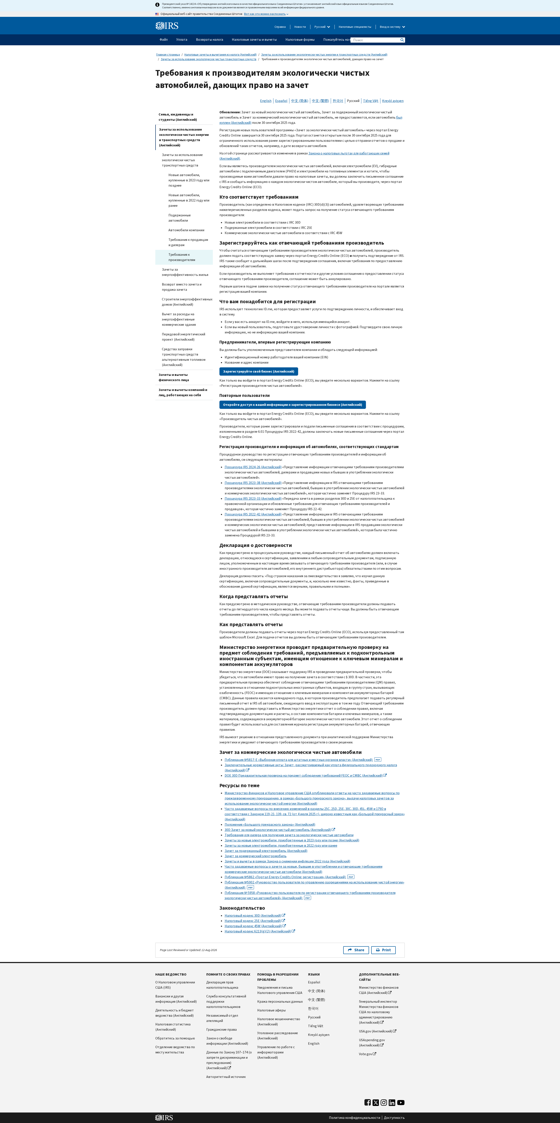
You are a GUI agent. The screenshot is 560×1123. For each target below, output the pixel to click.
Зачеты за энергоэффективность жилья (185, 272)
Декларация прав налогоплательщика (222, 985)
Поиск (402, 40)
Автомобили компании (186, 230)
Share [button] (359, 950)
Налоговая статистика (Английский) (173, 1027)
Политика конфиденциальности (354, 1118)
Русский (320, 27)
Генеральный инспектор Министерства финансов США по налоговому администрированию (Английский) (378, 1012)
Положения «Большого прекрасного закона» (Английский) (270, 824)
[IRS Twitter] (376, 1102)
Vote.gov (365, 1054)
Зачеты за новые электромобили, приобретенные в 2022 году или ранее (281, 845)
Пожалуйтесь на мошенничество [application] (349, 39)
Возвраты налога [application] (209, 39)
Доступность (394, 1118)
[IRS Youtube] (401, 1102)
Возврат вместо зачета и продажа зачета (181, 287)
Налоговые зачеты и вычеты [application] (254, 39)
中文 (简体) (299, 100)
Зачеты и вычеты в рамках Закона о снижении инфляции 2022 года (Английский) (287, 861)
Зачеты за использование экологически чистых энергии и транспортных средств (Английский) (324, 55)
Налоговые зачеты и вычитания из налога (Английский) (220, 55)
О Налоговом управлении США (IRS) (175, 985)
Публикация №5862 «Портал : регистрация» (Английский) (289, 877)
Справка (280, 27)
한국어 (338, 100)
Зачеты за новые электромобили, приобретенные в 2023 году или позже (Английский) (292, 840)
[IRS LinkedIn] (392, 1102)
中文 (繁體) (320, 100)
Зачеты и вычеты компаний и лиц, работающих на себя (183, 392)
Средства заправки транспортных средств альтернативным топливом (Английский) (183, 357)
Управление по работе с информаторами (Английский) (276, 1052)
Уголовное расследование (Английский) (277, 1036)
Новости (300, 27)
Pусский (314, 1017)
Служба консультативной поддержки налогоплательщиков (226, 1001)
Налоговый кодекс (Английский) (253, 915)
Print (386, 950)
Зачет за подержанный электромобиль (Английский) (266, 850)
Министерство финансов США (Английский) (379, 990)
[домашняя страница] (167, 24)
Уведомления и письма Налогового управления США (279, 990)
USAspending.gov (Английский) (372, 1043)
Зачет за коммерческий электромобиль (256, 856)
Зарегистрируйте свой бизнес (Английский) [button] (258, 371)
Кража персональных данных (280, 1001)
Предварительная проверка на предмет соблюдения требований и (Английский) (304, 775)
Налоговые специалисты (355, 27)
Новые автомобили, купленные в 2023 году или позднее (188, 180)
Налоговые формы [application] (300, 39)
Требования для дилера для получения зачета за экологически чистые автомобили (289, 835)
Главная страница (168, 55)
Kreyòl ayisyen (393, 100)
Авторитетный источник (226, 1076)
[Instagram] (384, 1102)
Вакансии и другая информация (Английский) (176, 999)
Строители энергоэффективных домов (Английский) (187, 302)
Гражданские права (221, 1029)
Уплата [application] (181, 39)
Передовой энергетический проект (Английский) (183, 337)
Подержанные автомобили (179, 218)
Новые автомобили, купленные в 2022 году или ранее (188, 200)
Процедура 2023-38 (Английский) (253, 482)
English (265, 100)
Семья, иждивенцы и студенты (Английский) (178, 117)
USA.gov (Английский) (375, 1031)
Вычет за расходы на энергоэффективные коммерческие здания (179, 319)
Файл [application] (164, 39)
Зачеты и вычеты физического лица (174, 377)
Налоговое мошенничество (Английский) (278, 1022)
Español (281, 100)
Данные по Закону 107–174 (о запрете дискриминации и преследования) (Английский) (229, 1060)
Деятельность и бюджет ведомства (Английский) (174, 1013)
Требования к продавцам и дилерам (188, 242)
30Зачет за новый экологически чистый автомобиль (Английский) (278, 829)
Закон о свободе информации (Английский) (227, 1041)
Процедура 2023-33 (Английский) (253, 498)
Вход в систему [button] (390, 27)
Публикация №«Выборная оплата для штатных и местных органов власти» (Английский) (302, 759)
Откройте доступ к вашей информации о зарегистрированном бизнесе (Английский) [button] (292, 404)
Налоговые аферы (271, 1010)
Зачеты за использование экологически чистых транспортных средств (208, 59)
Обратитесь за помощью (175, 1038)
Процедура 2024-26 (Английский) (253, 467)
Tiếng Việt (370, 100)
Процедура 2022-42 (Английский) (253, 514)
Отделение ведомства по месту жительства (175, 1050)
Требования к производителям (181, 257)
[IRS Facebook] (367, 1102)
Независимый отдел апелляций (222, 1018)
